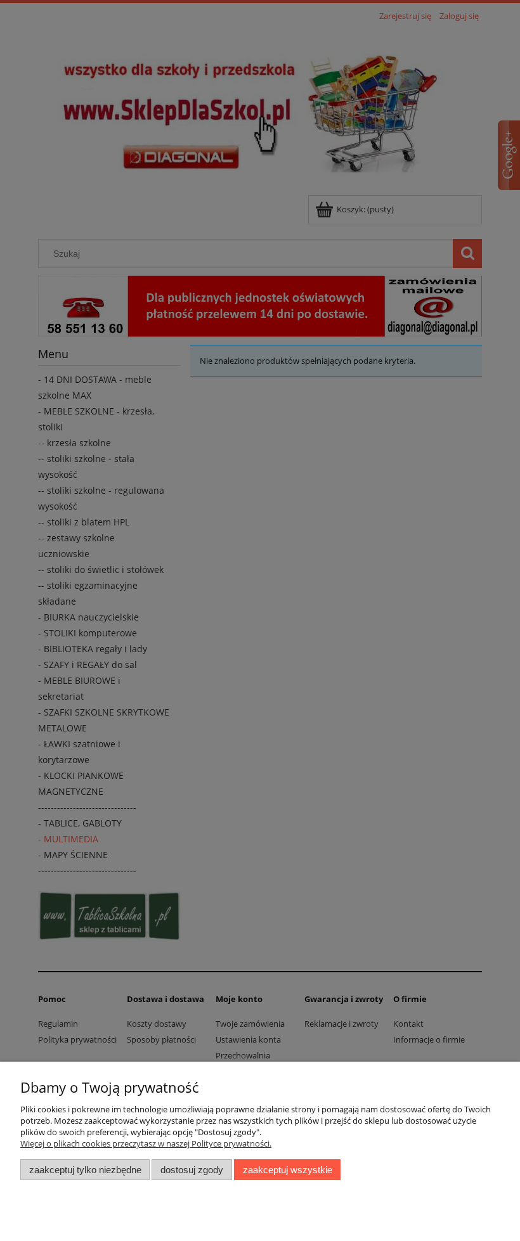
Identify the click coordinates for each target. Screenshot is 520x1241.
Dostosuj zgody (191, 1169)
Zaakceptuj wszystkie (287, 1169)
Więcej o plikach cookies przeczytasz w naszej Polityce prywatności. (145, 1143)
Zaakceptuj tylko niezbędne (85, 1169)
